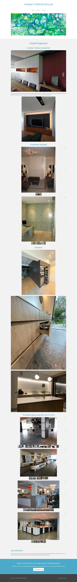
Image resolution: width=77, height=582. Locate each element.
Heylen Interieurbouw (38, 4)
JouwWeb (64, 578)
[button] (65, 148)
